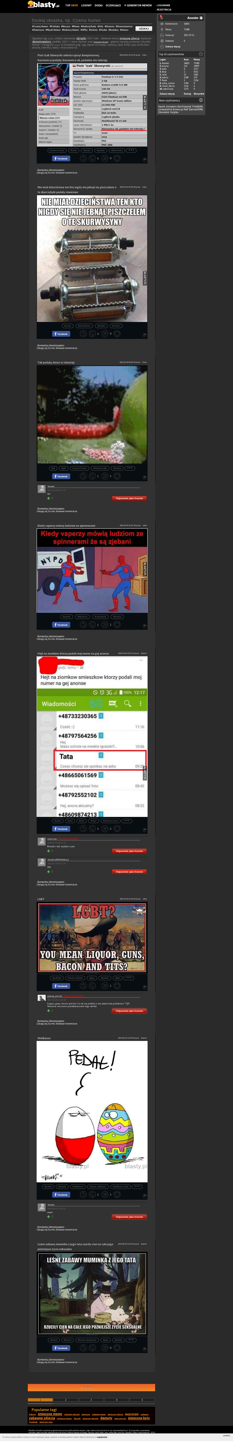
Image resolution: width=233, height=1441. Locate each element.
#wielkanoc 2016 (120, 1187)
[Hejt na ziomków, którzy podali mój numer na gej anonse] (92, 736)
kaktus (165, 77)
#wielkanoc (78, 1187)
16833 (186, 23)
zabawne (144, 1414)
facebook (33, 1422)
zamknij (226, 1436)
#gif (53, 468)
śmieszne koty (139, 1418)
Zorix (144, 362)
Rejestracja (164, 9)
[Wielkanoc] (92, 1112)
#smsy (94, 821)
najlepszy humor (64, 1419)
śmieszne (86, 1414)
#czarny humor (57, 150)
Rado (164, 80)
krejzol (165, 66)
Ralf (186, 109)
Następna (87, 1387)
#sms (70, 821)
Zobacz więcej (172, 46)
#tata (81, 821)
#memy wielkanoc (98, 1187)
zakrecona (168, 89)
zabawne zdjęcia (42, 1418)
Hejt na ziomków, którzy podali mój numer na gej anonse (73, 653)
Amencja (178, 109)
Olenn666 (163, 112)
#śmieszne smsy (110, 821)
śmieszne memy (50, 1414)
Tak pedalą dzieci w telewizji (56, 362)
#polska (48, 1187)
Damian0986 (196, 109)
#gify (63, 468)
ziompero (171, 106)
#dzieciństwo (84, 326)
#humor (67, 1340)
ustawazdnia (165, 109)
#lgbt (117, 978)
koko (164, 69)
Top (71, 5)
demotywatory (42, 41)
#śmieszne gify (100, 468)
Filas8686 (197, 106)
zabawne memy (99, 1414)
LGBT (41, 899)
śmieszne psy (120, 1419)
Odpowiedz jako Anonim (129, 498)
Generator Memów (139, 5)
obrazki (81, 38)
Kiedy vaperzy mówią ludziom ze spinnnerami (66, 525)
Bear (164, 72)
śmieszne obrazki (101, 42)
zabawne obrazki (72, 1414)
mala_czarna (168, 83)
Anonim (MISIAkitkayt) (58, 859)
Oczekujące (113, 5)
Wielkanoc (44, 1038)
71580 (186, 29)
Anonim (165, 63)
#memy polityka (75, 978)
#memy (53, 1340)
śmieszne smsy (46, 1422)
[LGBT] (92, 938)
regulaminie (102, 1437)
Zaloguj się (42, 172)
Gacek (161, 106)
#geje (91, 978)
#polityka (56, 978)
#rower (67, 326)
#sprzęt (86, 150)
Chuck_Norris (168, 86)
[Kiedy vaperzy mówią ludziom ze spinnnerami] (92, 570)
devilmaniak (184, 106)
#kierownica (117, 150)
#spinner (117, 617)
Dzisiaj (187, 94)
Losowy (86, 5)
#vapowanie (100, 617)
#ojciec (58, 821)
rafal (164, 74)
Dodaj (99, 5)
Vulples (174, 112)
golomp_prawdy (65, 996)
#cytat (74, 150)
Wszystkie (199, 94)
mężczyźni (132, 1414)
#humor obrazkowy (87, 1340)
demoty (106, 1418)
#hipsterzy (82, 617)
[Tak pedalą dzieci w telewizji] (92, 414)
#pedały (101, 150)
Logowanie (163, 5)
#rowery (116, 326)
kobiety (32, 1414)
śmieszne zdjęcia (129, 38)
